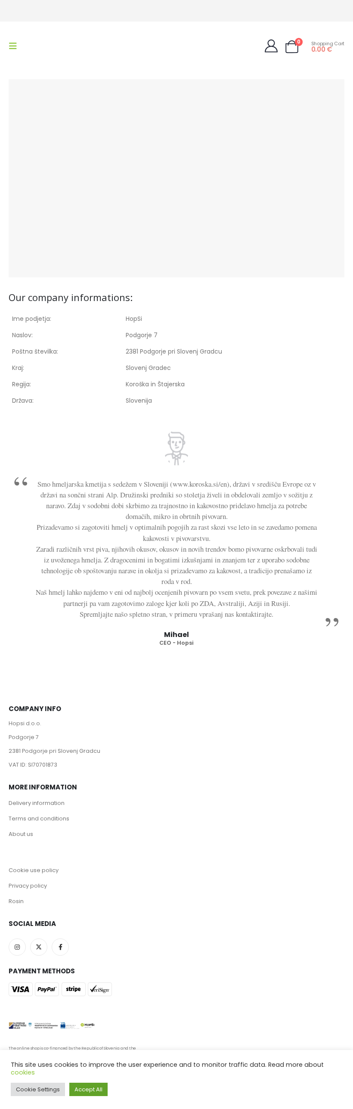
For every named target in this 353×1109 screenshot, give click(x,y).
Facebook (60, 947)
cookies (23, 1072)
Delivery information (37, 803)
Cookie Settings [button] (38, 1089)
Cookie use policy (34, 870)
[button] (15, 46)
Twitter (38, 947)
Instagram (17, 947)
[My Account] (271, 46)
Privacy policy (28, 886)
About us (21, 834)
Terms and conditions (39, 818)
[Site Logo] (43, 46)
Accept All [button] (88, 1089)
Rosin (16, 901)
